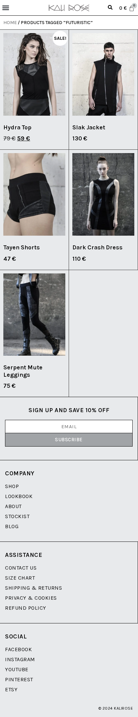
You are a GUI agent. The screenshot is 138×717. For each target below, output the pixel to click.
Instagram (20, 659)
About (13, 506)
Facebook (18, 649)
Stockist (17, 516)
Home (10, 22)
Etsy (11, 689)
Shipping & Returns (33, 588)
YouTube (16, 669)
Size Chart (20, 578)
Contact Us (21, 568)
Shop (12, 486)
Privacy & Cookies (31, 598)
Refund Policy (25, 608)
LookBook (18, 496)
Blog (11, 526)
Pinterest (19, 679)
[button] (5, 7)
